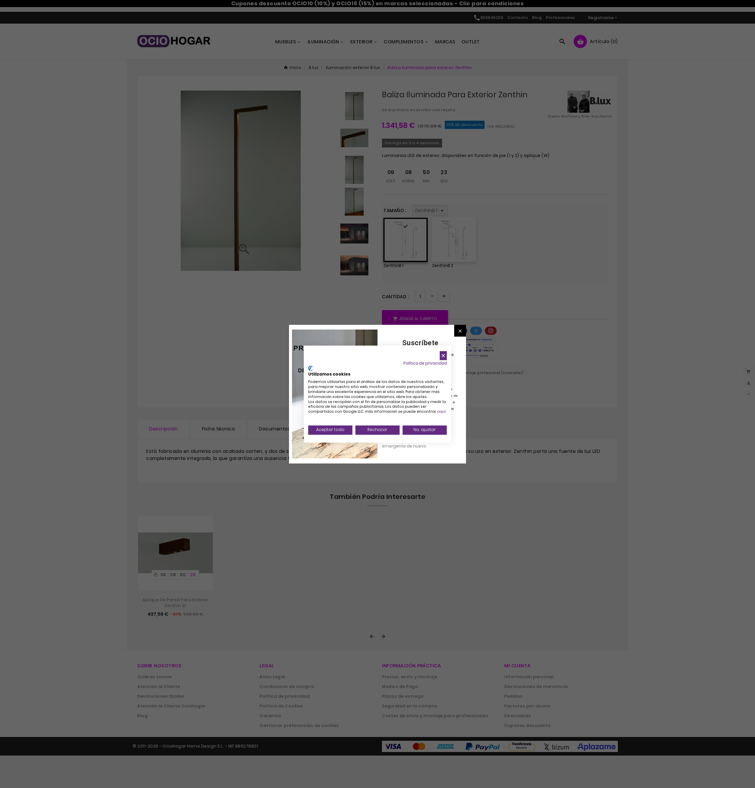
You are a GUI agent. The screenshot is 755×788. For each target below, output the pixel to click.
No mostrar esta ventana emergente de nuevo (408, 443)
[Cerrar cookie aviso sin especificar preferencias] (443, 355)
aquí (441, 411)
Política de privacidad (425, 363)
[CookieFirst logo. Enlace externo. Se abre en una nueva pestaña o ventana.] (310, 368)
